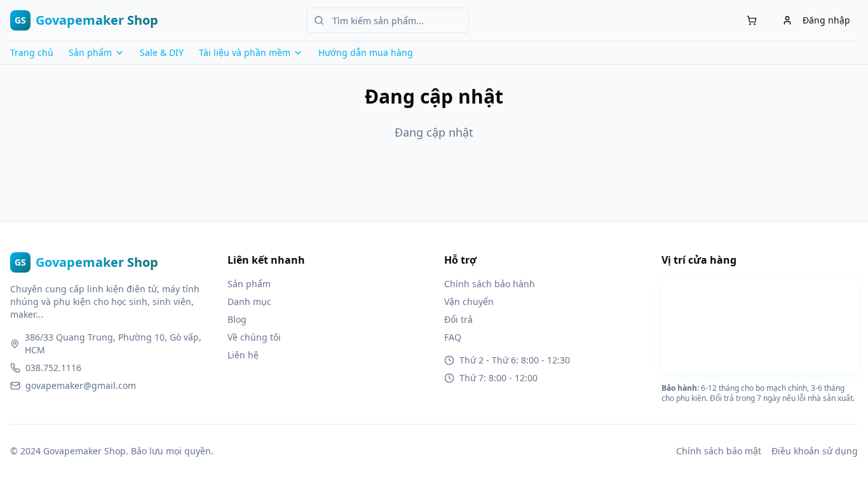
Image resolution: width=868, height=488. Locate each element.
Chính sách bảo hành (489, 284)
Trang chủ (31, 52)
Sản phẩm (249, 284)
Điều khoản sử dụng (814, 451)
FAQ (452, 337)
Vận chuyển (469, 301)
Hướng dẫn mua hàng (365, 52)
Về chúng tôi (254, 337)
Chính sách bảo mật (718, 451)
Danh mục (249, 301)
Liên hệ (243, 355)
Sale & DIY (162, 52)
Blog (237, 319)
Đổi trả (458, 319)
